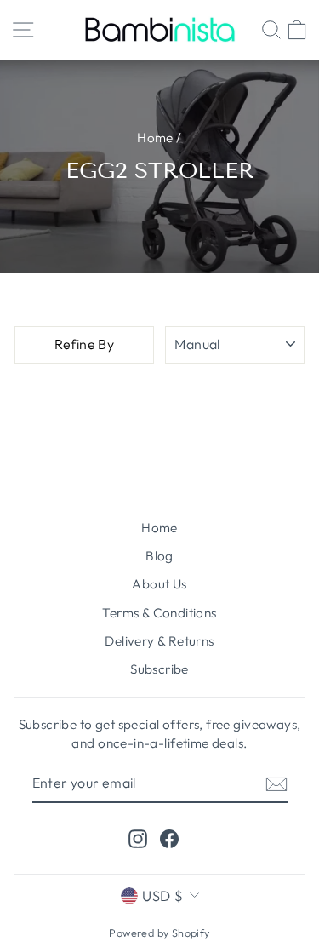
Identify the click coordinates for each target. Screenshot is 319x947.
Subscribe (159, 669)
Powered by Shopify (159, 932)
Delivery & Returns (159, 641)
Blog (159, 556)
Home (155, 137)
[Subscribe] (276, 783)
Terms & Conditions (159, 613)
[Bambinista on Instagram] (137, 838)
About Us (159, 584)
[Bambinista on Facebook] (169, 838)
